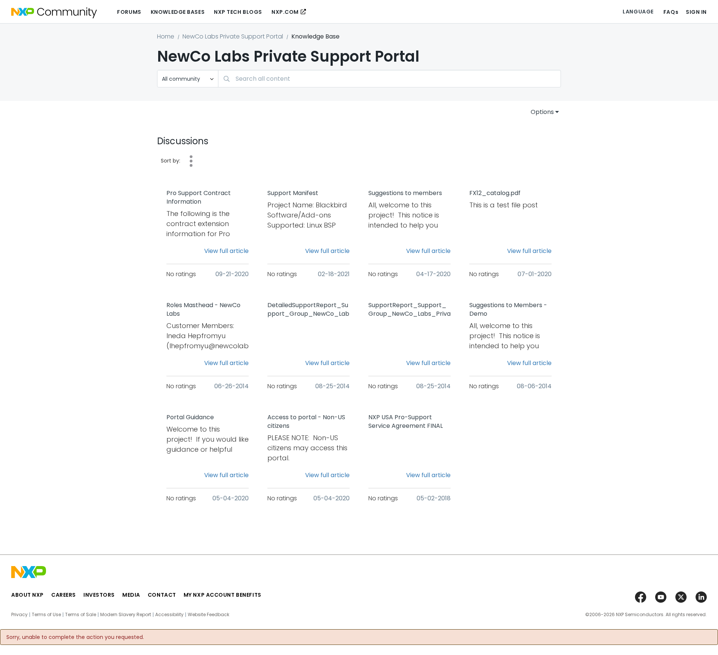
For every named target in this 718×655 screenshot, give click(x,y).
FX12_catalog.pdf (495, 193)
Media (131, 595)
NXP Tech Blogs (238, 12)
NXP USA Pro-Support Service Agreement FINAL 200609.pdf (405, 421)
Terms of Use (46, 614)
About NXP (27, 595)
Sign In (696, 12)
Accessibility (169, 614)
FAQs (670, 12)
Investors (99, 595)
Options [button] (542, 112)
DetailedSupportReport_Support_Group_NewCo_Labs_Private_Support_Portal (308, 309)
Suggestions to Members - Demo (508, 309)
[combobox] (389, 78)
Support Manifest (292, 193)
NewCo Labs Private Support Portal (232, 36)
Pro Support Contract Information (198, 197)
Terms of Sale (80, 614)
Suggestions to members (405, 193)
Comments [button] (191, 161)
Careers (63, 595)
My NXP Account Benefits (222, 595)
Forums (129, 12)
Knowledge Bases (178, 12)
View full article (226, 251)
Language (638, 11)
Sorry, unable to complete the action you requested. (75, 637)
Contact (162, 595)
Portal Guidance (190, 417)
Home (165, 36)
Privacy (19, 614)
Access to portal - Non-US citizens (306, 421)
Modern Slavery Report (125, 614)
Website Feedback (208, 614)
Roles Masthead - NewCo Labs (203, 309)
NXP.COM (285, 12)
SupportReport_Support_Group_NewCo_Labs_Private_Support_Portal (409, 309)
